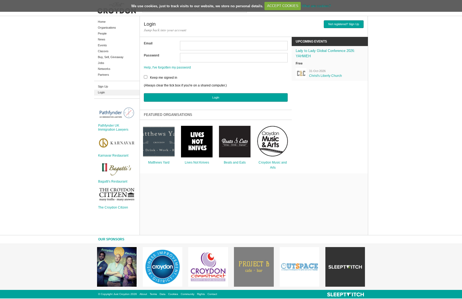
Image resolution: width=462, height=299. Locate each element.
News (101, 39)
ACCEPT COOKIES (282, 6)
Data (162, 294)
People (102, 33)
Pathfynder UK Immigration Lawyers (113, 127)
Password (151, 55)
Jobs (101, 63)
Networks (104, 68)
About (143, 294)
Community (187, 294)
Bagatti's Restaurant (112, 181)
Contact (212, 294)
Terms (153, 294)
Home (102, 21)
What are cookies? (316, 6)
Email (148, 43)
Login (101, 92)
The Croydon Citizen (113, 207)
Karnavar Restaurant (113, 155)
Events (102, 45)
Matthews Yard (159, 162)
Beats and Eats (235, 162)
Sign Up (103, 86)
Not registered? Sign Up (343, 24)
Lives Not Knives (197, 162)
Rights (201, 294)
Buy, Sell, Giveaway (111, 57)
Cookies (173, 294)
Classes (103, 51)
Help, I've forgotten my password (167, 67)
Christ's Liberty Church (325, 76)
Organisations (107, 27)
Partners (103, 74)
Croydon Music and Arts (273, 165)
